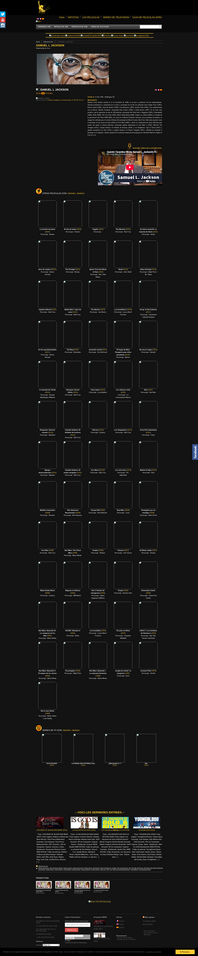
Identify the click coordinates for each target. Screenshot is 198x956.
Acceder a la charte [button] (153, 952)
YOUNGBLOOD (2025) (146, 830)
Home (38, 42)
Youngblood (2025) (145, 869)
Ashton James (67, 868)
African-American (43, 868)
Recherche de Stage (124, 937)
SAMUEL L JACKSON (50, 45)
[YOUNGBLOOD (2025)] (44, 885)
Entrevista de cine (80, 27)
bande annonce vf (78, 868)
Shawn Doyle (95, 869)
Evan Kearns (124, 868)
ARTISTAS (73, 17)
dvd (118, 868)
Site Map (147, 934)
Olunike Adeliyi (85, 869)
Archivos (39, 945)
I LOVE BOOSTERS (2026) (101, 890)
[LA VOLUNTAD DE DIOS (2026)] (99, 937)
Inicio (61, 17)
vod (111, 869)
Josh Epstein (59, 869)
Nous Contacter (149, 931)
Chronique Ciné (44, 27)
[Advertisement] (106, 7)
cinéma (114, 868)
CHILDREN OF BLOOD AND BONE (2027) (52, 830)
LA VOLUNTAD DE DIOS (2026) (84, 830)
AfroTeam (47, 48)
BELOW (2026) (148, 924)
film (130, 868)
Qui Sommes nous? (151, 933)
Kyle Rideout (67, 869)
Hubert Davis (50, 869)
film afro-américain (137, 868)
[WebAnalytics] (121, 932)
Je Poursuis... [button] (185, 952)
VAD (107, 869)
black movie (88, 868)
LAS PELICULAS (90, 17)
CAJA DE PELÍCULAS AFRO (147, 17)
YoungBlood (134, 869)
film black (147, 868)
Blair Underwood (106, 868)
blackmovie (96, 868)
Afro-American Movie (56, 868)
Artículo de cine (61, 27)
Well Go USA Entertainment (121, 869)
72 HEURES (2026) (149, 921)
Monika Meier (76, 869)
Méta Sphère (150, 917)
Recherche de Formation (126, 939)
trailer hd (103, 869)
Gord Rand (41, 869)
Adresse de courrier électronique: (77, 921)
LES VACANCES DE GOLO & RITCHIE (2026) (115, 830)
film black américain (156, 868)
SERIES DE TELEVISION (116, 17)
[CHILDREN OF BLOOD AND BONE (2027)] (99, 924)
